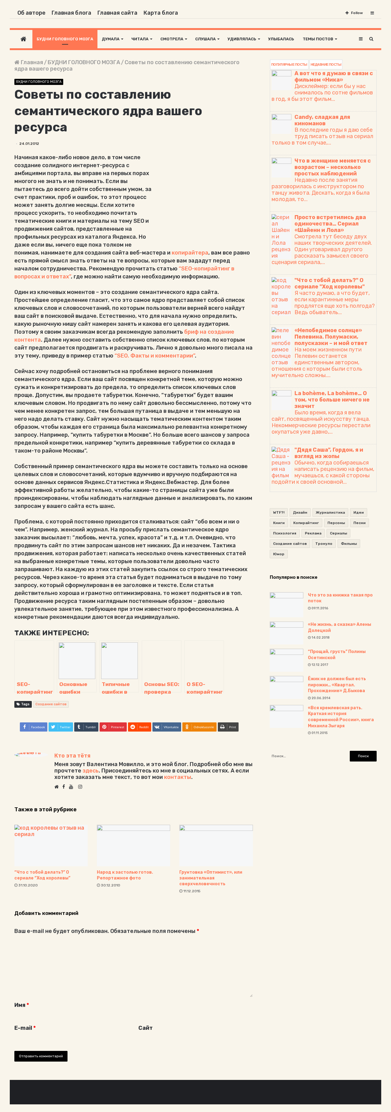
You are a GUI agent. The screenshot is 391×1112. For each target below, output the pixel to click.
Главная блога (71, 12)
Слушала (205, 39)
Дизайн (300, 512)
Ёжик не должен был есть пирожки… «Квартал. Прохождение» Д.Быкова (337, 684)
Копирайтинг (306, 523)
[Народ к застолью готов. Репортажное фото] (133, 845)
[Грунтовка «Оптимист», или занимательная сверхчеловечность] (216, 845)
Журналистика (330, 512)
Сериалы (338, 533)
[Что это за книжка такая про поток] (286, 605)
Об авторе (31, 12)
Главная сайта (117, 12)
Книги (279, 523)
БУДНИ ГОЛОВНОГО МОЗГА (84, 62)
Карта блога (161, 12)
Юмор (278, 554)
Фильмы (349, 543)
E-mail (25, 1028)
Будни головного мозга (65, 39)
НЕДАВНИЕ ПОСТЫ (326, 64)
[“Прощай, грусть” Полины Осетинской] (286, 660)
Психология (284, 533)
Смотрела (171, 39)
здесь (90, 770)
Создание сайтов (51, 704)
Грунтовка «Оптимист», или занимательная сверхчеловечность (210, 878)
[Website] (58, 787)
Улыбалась (281, 39)
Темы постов (318, 39)
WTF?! (278, 512)
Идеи (358, 512)
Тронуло (323, 543)
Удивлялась (242, 39)
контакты (177, 777)
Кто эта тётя (72, 755)
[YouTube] (72, 787)
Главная (31, 62)
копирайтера (190, 252)
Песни (359, 523)
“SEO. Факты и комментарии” (155, 355)
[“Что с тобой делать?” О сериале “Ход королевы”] (51, 845)
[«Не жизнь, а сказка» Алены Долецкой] (286, 633)
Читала (139, 39)
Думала (110, 39)
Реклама (313, 533)
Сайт (145, 1028)
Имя (21, 1005)
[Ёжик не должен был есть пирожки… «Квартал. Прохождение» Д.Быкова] (286, 687)
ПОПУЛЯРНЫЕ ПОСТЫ (289, 64)
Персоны (336, 523)
